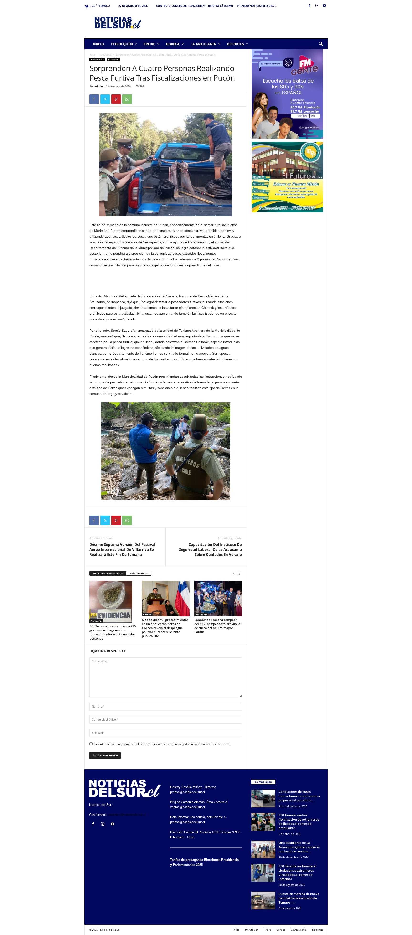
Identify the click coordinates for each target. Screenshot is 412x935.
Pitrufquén (122, 44)
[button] (320, 44)
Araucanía (106, 54)
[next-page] (239, 573)
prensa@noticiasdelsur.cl (256, 6)
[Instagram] (317, 5)
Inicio (98, 44)
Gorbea (173, 44)
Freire (149, 44)
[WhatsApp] (127, 99)
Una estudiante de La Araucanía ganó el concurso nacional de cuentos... (299, 847)
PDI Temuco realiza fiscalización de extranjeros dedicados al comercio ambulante (299, 821)
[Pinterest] (116, 99)
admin (98, 86)
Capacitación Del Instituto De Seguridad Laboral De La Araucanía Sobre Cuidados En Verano (210, 549)
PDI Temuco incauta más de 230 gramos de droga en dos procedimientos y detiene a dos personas (112, 632)
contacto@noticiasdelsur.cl (127, 814)
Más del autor (139, 573)
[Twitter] (105, 99)
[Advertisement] (241, 22)
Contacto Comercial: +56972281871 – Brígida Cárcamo (194, 6)
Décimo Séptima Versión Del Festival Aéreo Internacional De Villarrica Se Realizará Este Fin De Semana (122, 549)
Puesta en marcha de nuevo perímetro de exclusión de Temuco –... (299, 898)
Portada (113, 59)
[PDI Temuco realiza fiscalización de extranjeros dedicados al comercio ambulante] (263, 822)
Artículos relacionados (108, 573)
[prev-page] (234, 573)
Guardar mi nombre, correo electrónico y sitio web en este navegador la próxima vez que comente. (162, 744)
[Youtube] (324, 5)
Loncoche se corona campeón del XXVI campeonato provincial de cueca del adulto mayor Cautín (217, 626)
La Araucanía (203, 44)
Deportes (235, 44)
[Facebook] (309, 5)
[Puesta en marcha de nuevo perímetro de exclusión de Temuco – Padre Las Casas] (263, 900)
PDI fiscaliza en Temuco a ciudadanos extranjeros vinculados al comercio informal (297, 872)
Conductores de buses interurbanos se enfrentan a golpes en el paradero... (299, 796)
